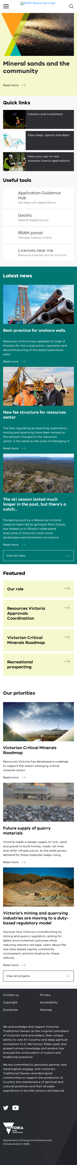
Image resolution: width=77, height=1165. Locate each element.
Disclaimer (10, 1010)
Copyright (10, 1002)
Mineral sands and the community (36, 67)
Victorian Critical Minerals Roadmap (29, 750)
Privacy (45, 995)
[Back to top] (63, 1042)
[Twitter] (5, 1107)
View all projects (18, 976)
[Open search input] (71, 6)
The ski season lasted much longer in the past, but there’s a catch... (34, 504)
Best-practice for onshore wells (34, 330)
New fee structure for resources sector (34, 415)
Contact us (11, 995)
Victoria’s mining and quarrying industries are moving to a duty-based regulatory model (36, 918)
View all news (15, 556)
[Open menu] (6, 6)
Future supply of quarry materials (27, 830)
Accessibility (49, 1002)
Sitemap (46, 1010)
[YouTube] (15, 1107)
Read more (10, 85)
